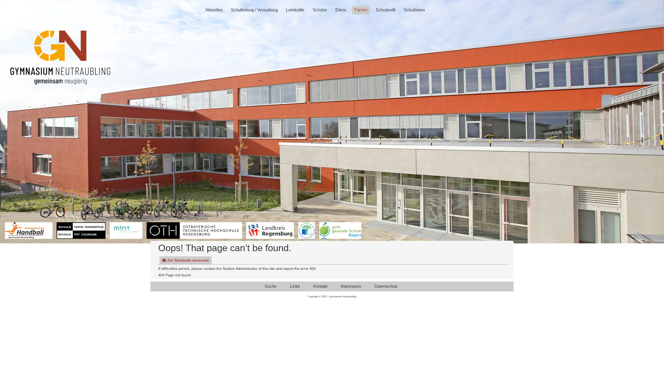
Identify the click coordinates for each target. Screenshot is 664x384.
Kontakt (320, 286)
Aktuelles (214, 10)
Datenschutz (386, 286)
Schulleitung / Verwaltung (254, 10)
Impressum (351, 286)
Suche (270, 286)
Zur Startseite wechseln (187, 260)
